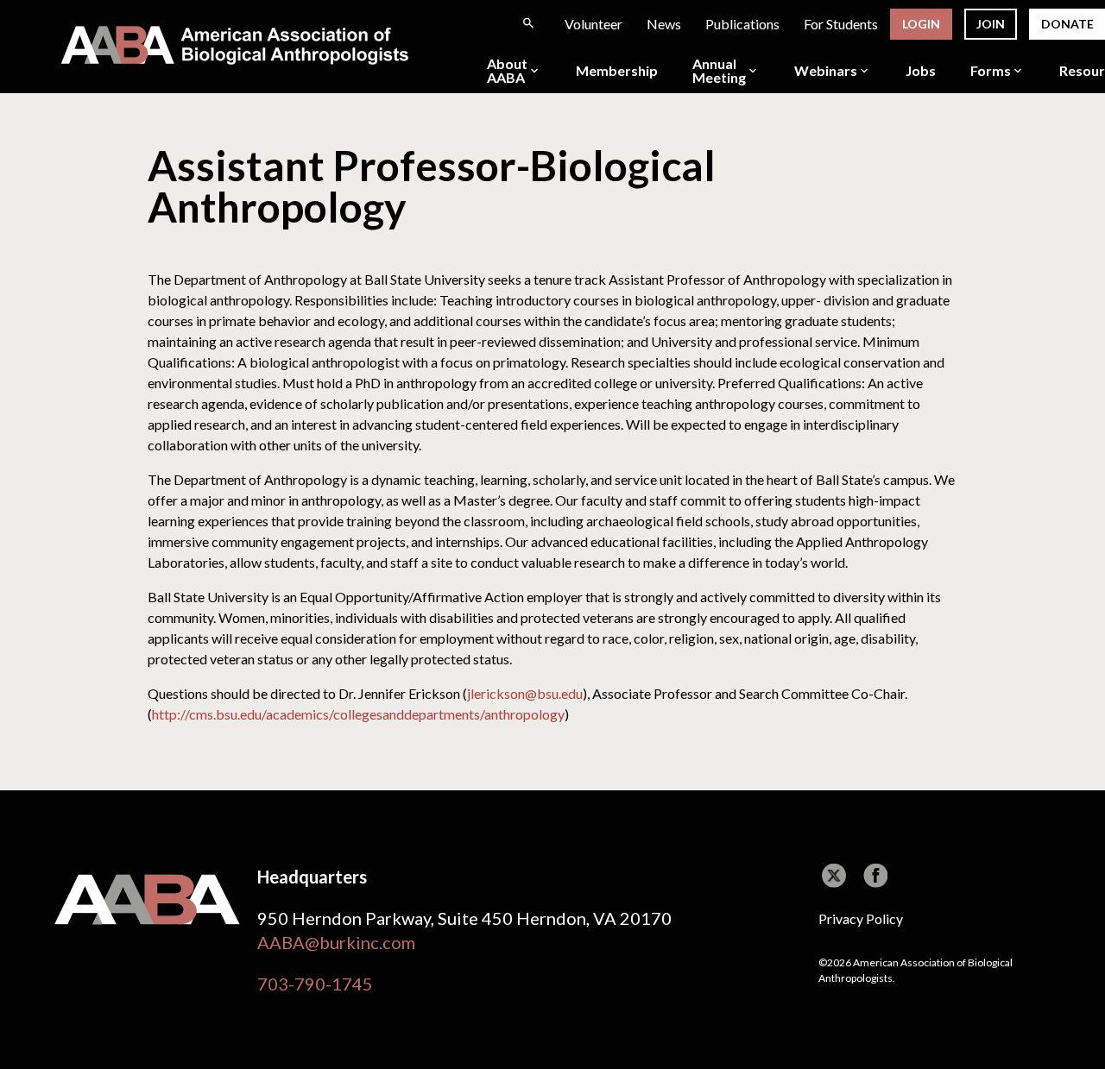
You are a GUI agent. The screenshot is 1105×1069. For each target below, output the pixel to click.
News (664, 24)
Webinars (825, 71)
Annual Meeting (719, 71)
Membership (617, 71)
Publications (742, 24)
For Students (841, 24)
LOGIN (921, 23)
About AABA (507, 71)
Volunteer (593, 24)
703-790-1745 (315, 983)
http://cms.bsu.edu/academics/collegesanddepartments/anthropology (358, 714)
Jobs (921, 71)
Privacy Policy (860, 918)
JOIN (990, 23)
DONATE (1067, 23)
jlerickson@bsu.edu (525, 693)
